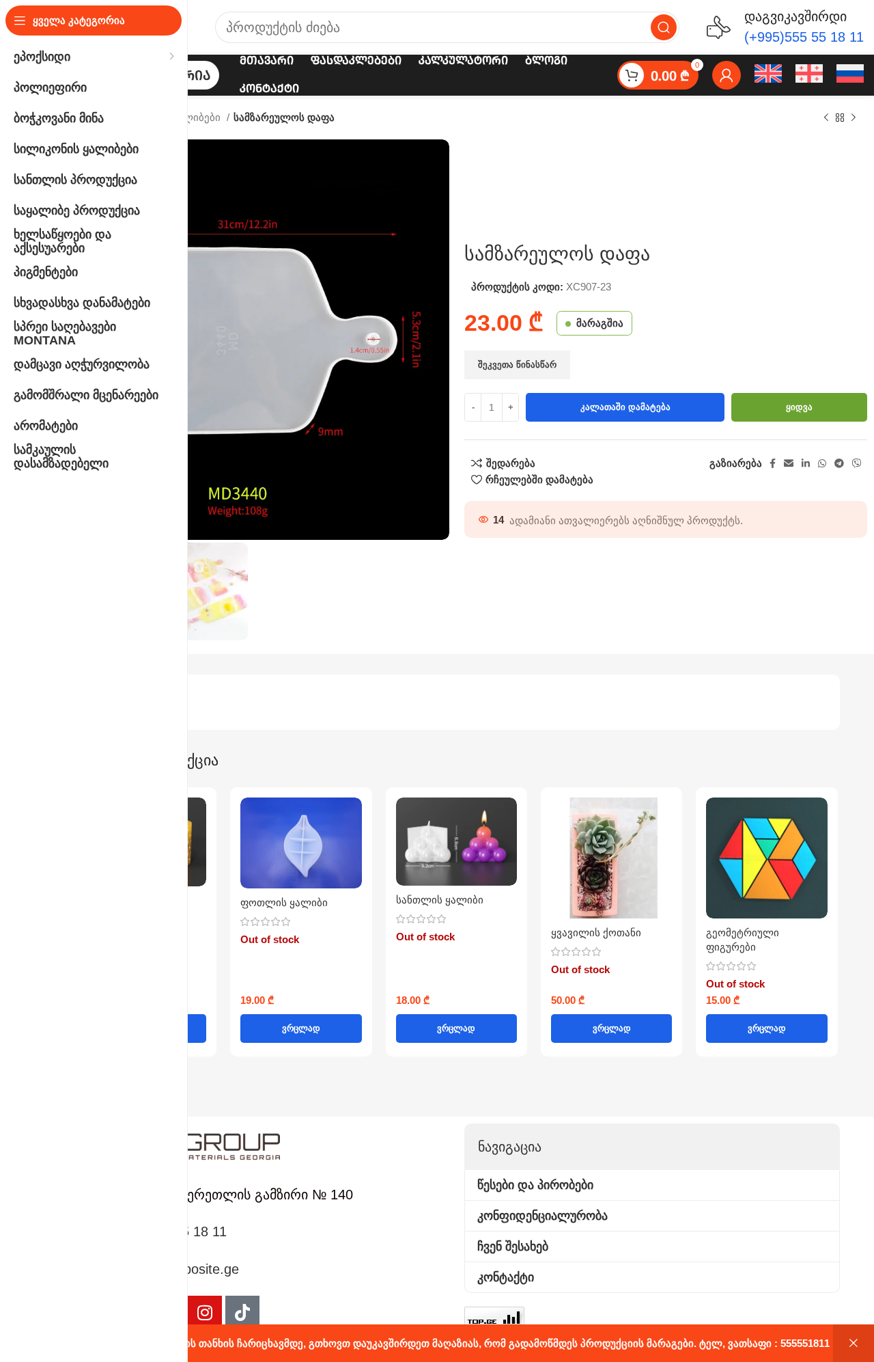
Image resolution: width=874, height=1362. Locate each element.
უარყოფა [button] (853, 1343)
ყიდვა (799, 407)
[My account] (726, 75)
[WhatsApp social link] (822, 463)
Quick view (196, 819)
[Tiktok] (242, 1313)
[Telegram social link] (839, 463)
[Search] (664, 27)
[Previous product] (826, 118)
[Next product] (853, 118)
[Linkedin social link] (806, 463)
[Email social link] (789, 463)
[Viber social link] (857, 463)
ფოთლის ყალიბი (284, 902)
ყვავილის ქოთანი (596, 932)
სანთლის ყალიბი (439, 899)
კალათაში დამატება (625, 407)
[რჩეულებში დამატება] (196, 850)
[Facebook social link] (772, 463)
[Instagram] (205, 1313)
